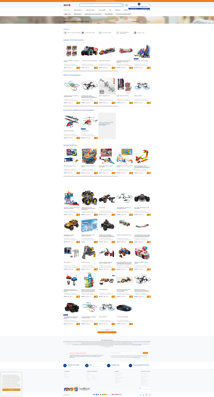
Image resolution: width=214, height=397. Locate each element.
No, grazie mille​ (144, 8)
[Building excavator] (89, 252)
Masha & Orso (94, 376)
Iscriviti (145, 352)
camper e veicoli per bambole (136, 344)
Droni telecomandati (72, 75)
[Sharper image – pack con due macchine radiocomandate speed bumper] (71, 280)
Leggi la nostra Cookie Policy (11, 387)
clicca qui (11, 381)
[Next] (97, 50)
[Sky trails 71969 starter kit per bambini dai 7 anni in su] (89, 225)
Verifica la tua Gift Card (144, 384)
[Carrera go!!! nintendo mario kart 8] (124, 225)
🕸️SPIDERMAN (109, 14)
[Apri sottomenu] (70, 10)
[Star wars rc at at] (71, 252)
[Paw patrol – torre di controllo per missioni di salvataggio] (71, 198)
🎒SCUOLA (67, 14)
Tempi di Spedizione (144, 381)
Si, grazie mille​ (134, 8)
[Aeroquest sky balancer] (71, 121)
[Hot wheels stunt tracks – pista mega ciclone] (124, 156)
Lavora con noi (143, 374)
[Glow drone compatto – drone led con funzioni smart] (71, 86)
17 (109, 337)
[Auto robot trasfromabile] (124, 307)
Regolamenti (143, 377)
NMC (68, 395)
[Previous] (82, 50)
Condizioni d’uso (117, 374)
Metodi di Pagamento (144, 376)
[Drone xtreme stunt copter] (124, 86)
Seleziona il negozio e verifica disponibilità (71, 65)
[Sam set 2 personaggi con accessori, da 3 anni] (71, 51)
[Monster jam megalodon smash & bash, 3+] (89, 156)
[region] (11, 384)
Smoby (88, 377)
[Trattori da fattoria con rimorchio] (89, 51)
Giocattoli (68, 18)
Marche (65, 374)
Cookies (116, 376)
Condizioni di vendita (118, 373)
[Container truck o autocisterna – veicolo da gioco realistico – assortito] (124, 51)
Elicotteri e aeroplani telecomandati (78, 110)
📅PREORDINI (77, 14)
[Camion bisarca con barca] (107, 51)
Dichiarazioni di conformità (119, 377)
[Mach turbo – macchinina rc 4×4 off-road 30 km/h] (142, 198)
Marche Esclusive (67, 376)
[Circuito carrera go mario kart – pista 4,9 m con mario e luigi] (107, 252)
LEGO (88, 376)
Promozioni (66, 377)
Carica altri (107, 332)
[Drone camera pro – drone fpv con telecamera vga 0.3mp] (124, 198)
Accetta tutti (11, 389)
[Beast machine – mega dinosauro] (142, 51)
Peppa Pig (93, 377)
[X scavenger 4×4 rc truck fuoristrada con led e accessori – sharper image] (89, 198)
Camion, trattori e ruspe (73, 40)
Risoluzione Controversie (145, 380)
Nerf (92, 374)
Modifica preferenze (11, 392)
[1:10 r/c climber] (107, 198)
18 (111, 337)
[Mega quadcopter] (142, 86)
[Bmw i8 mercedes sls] (107, 280)
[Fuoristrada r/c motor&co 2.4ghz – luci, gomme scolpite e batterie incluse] (71, 307)
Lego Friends (89, 380)
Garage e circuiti (70, 145)
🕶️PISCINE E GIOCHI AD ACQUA (93, 14)
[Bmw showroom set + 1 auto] (71, 156)
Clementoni (89, 373)
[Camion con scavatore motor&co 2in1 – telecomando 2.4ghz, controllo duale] (124, 280)
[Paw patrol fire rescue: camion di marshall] (142, 252)
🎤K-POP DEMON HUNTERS (123, 14)
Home (64, 18)
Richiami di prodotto (118, 381)
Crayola (88, 374)
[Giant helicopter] (89, 121)
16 (107, 337)
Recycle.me (116, 380)
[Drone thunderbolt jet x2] (107, 86)
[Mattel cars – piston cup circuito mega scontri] (107, 156)
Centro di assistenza (144, 373)
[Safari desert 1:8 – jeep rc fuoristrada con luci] (71, 225)
